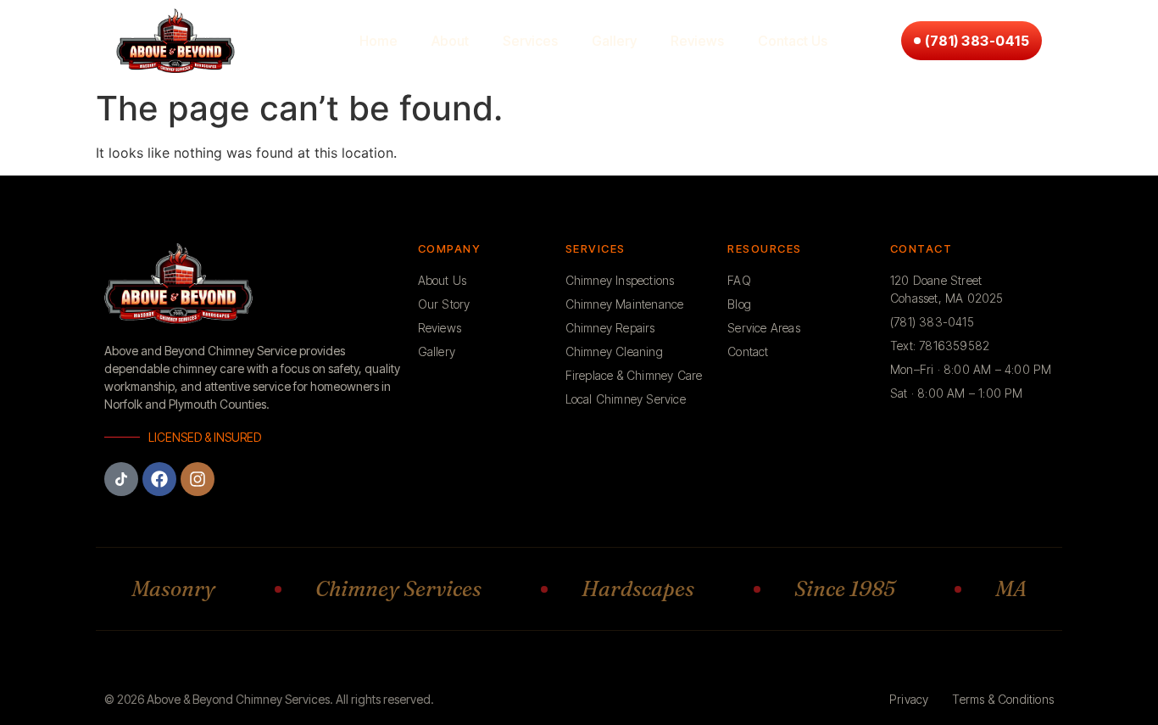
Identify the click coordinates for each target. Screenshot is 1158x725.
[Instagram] (197, 479)
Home (378, 40)
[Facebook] (159, 479)
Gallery (614, 40)
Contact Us (792, 40)
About (450, 40)
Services (530, 40)
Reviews (697, 40)
